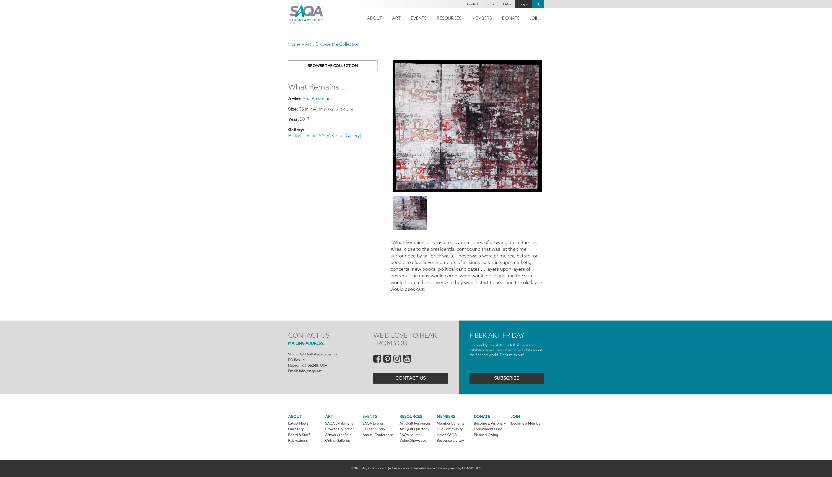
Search (538, 4)
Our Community (450, 429)
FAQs (507, 4)
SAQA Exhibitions (339, 423)
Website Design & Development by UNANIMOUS (447, 468)
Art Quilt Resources (415, 423)
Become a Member (526, 423)
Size (292, 109)
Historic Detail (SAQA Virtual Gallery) (324, 135)
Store (490, 4)
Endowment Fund (488, 429)
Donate (511, 18)
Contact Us (410, 378)
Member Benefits (450, 423)
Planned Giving (486, 435)
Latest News (298, 423)
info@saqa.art (310, 371)
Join (534, 18)
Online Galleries (338, 440)
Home (294, 44)
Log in (524, 4)
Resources (449, 18)
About (374, 18)
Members (482, 18)
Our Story (296, 429)
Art (396, 18)
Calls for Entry (373, 429)
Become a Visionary (490, 423)
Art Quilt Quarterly (414, 429)
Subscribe (506, 378)
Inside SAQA (447, 435)
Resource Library (450, 440)
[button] (467, 190)
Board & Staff (299, 435)
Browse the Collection (337, 44)
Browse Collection (339, 429)
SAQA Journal (410, 435)
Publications (298, 440)
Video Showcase (413, 440)
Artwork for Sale (338, 435)
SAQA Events (373, 423)
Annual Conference (377, 435)
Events (419, 18)
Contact (472, 4)
